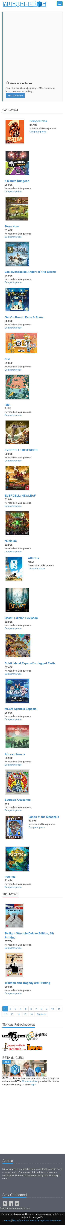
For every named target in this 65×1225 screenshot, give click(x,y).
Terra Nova (12, 226)
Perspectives (38, 121)
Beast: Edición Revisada (21, 618)
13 (12, 1014)
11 (59, 1008)
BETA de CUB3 (13, 1057)
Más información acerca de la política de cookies (36, 1220)
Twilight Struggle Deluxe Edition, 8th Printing (29, 935)
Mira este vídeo (30, 1081)
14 (18, 1014)
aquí (33, 1084)
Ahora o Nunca (15, 754)
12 (5, 1014)
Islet (7, 405)
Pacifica (10, 877)
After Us (33, 558)
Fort (7, 359)
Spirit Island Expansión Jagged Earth (30, 663)
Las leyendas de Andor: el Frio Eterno (30, 272)
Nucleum (11, 541)
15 (25, 1014)
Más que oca (14, 95)
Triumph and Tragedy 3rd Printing (27, 983)
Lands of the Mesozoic (44, 817)
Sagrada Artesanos (18, 800)
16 (31, 1014)
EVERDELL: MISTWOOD (21, 450)
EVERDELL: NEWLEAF (20, 495)
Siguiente (41, 1014)
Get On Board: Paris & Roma (24, 317)
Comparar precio (38, 131)
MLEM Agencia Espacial (21, 709)
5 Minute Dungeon (17, 181)
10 (52, 1008)
